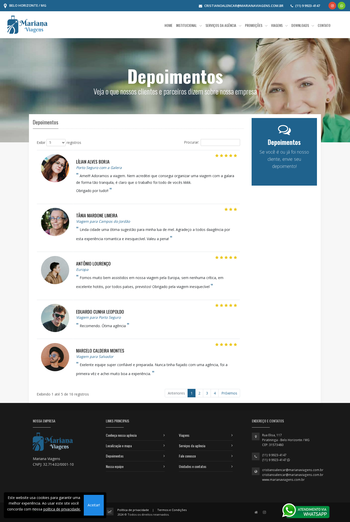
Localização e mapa (119, 445)
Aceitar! (94, 505)
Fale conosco (187, 456)
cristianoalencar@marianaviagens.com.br (292, 470)
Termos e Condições (172, 510)
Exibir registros (59, 142)
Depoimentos (114, 456)
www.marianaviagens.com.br (283, 479)
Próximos (229, 393)
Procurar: (191, 142)
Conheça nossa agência (121, 435)
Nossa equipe (114, 466)
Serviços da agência (192, 445)
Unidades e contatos (192, 466)
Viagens (184, 435)
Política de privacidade (133, 510)
